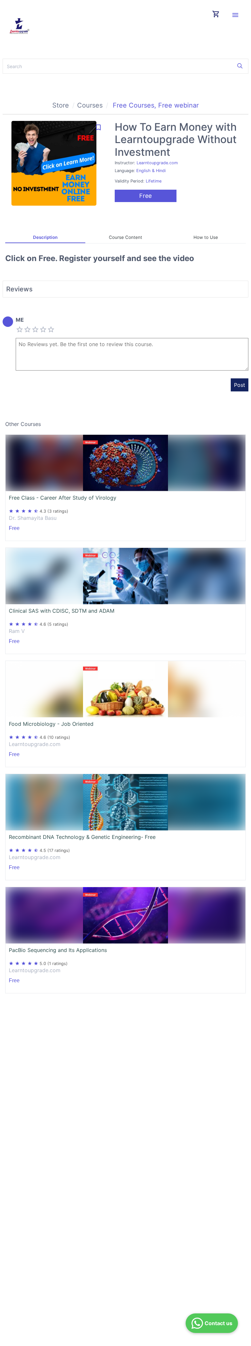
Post (239, 385)
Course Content (125, 237)
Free (145, 195)
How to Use (205, 237)
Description (45, 237)
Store (60, 105)
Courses (90, 105)
